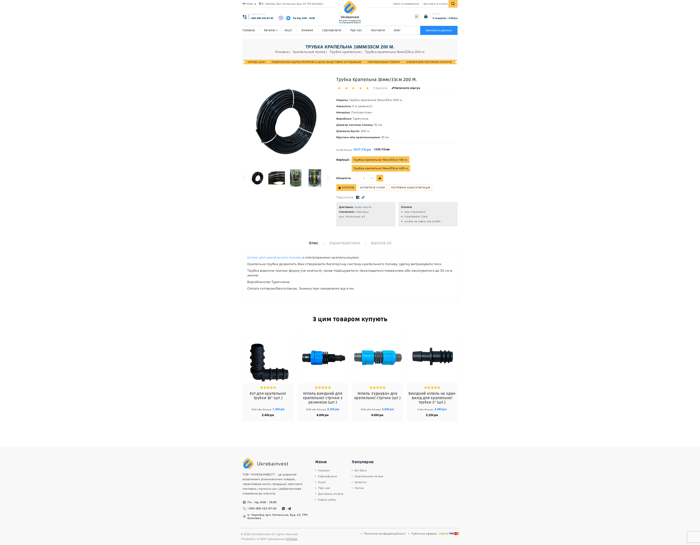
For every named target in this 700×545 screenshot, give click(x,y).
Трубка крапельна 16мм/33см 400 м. (381, 168)
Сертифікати (331, 30)
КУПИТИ (348, 187)
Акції (288, 30)
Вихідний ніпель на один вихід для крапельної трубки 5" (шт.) (432, 398)
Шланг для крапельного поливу (274, 257)
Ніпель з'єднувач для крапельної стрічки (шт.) (377, 395)
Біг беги (361, 470)
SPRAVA (292, 539)
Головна (248, 30)
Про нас (356, 30)
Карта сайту (327, 499)
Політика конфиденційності (385, 533)
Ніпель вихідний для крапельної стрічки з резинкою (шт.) (323, 398)
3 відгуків (380, 88)
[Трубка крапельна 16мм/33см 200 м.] (257, 178)
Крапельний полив (369, 476)
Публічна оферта (424, 533)
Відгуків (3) (381, 243)
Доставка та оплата (436, 3)
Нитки (359, 488)
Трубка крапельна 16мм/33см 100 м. (380, 159)
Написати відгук (407, 88)
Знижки (307, 30)
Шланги (360, 482)
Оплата (406, 207)
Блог (397, 30)
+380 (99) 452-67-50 (261, 18)
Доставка (346, 207)
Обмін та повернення (406, 3)
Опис (313, 243)
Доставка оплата (330, 494)
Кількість (343, 178)
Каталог (270, 30)
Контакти (378, 30)
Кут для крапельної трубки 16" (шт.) (268, 395)
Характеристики (344, 243)
